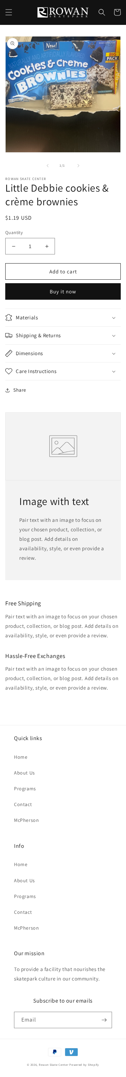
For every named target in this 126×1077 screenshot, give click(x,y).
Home (20, 757)
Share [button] (19, 390)
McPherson (26, 820)
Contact (23, 804)
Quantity (14, 232)
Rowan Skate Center (54, 1064)
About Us (24, 773)
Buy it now (63, 291)
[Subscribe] (104, 1020)
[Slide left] (47, 165)
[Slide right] (78, 165)
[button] (8, 12)
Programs (25, 788)
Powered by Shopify (84, 1064)
